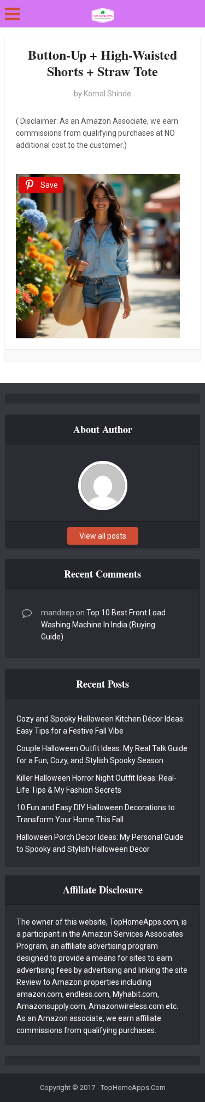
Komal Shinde (107, 93)
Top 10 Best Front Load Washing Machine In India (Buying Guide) (103, 624)
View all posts (102, 536)
